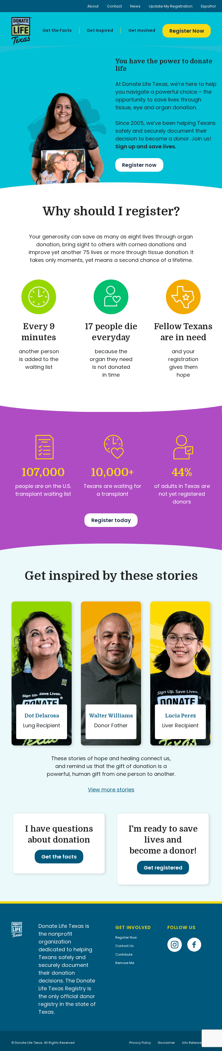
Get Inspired (100, 30)
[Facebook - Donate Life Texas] (196, 935)
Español (208, 6)
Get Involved (141, 30)
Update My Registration (171, 6)
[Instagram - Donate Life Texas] (176, 935)
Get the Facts (57, 30)
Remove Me (124, 963)
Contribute (123, 954)
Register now (139, 165)
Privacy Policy (140, 1043)
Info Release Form (196, 1043)
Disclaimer (166, 1043)
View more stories (111, 789)
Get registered (163, 867)
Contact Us (124, 945)
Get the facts (59, 856)
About (93, 6)
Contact (114, 6)
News (135, 6)
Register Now (186, 30)
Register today (111, 520)
